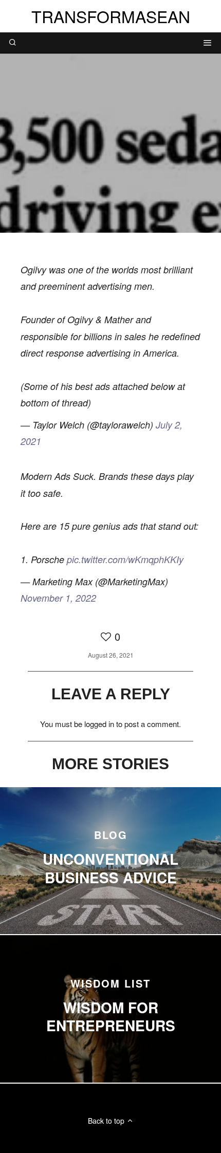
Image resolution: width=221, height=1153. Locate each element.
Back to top (107, 1120)
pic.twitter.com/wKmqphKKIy (125, 559)
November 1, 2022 (58, 597)
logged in (99, 723)
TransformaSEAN (110, 16)
